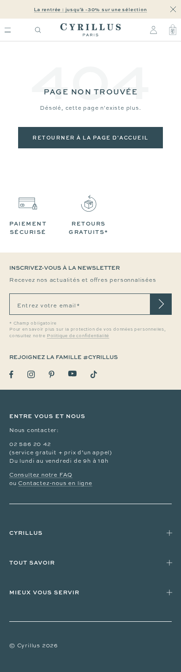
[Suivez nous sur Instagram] (31, 374)
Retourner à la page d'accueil (90, 137)
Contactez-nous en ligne (55, 483)
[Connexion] (153, 29)
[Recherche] (38, 30)
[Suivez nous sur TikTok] (93, 374)
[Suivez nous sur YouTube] (72, 374)
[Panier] (172, 29)
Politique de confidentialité (78, 336)
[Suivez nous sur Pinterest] (51, 374)
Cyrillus (26, 533)
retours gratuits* (89, 228)
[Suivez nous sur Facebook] (11, 375)
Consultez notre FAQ (40, 475)
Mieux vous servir (44, 592)
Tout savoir (32, 562)
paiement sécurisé (27, 228)
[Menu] (8, 30)
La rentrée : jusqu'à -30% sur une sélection (90, 9)
